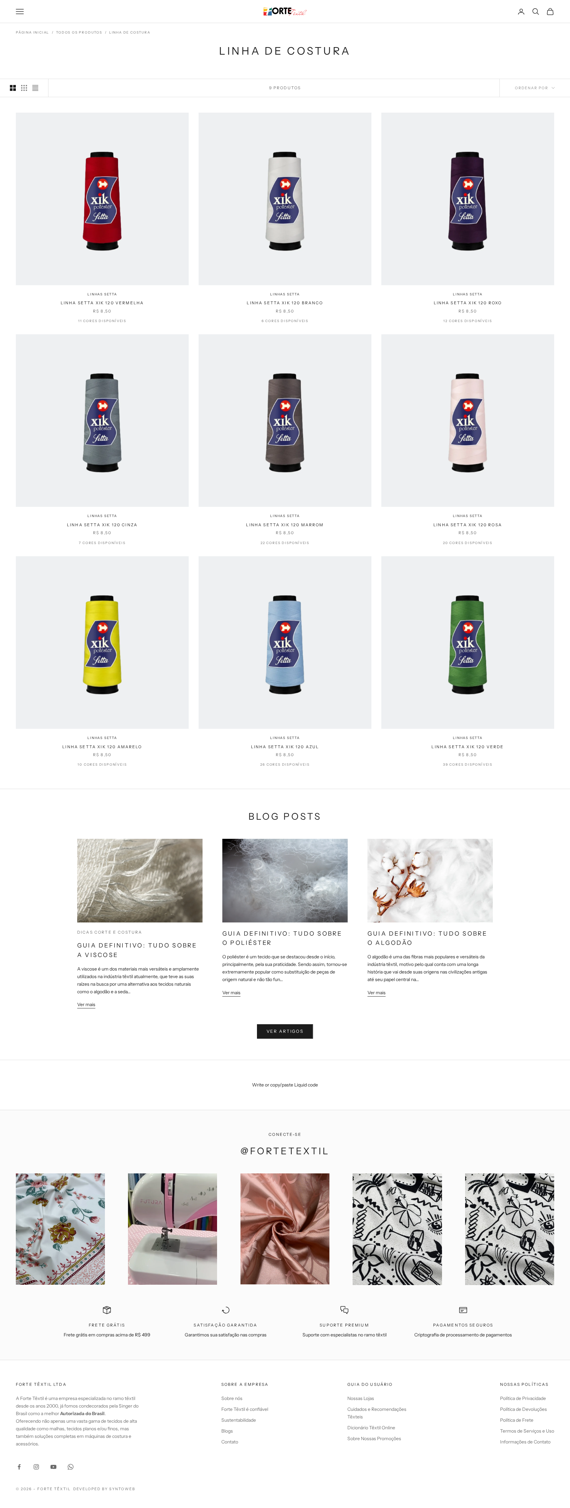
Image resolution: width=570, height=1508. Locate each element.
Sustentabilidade (238, 1420)
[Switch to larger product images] (13, 88)
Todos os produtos (79, 32)
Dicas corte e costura (109, 932)
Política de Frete (516, 1420)
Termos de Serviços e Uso (527, 1431)
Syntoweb (122, 1489)
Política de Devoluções (523, 1409)
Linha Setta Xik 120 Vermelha (102, 302)
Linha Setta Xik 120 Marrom (285, 524)
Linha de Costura (129, 32)
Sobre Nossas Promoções (374, 1438)
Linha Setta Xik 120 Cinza (102, 524)
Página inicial (32, 32)
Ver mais (86, 1004)
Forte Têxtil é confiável (244, 1409)
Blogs (227, 1431)
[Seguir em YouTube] (53, 1467)
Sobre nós (231, 1398)
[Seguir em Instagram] (36, 1467)
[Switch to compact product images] (35, 88)
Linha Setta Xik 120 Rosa (467, 524)
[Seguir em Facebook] (19, 1467)
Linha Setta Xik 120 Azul (285, 746)
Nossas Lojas (360, 1398)
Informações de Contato (525, 1442)
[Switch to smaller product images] (24, 88)
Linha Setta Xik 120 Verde (467, 746)
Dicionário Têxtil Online (371, 1428)
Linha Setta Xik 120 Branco (285, 302)
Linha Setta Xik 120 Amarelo (102, 746)
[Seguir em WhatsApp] (70, 1467)
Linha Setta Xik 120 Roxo (468, 302)
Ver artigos (285, 1031)
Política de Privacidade (523, 1398)
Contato (229, 1442)
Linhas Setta (102, 294)
